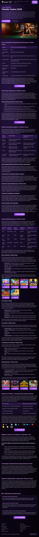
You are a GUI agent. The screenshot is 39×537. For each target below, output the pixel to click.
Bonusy (22, 1)
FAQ (17, 2)
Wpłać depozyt (19, 429)
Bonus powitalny (4, 527)
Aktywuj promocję (19, 214)
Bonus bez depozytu (5, 528)
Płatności (27, 1)
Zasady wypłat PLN (23, 527)
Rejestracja (19, 1)
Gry (24, 1)
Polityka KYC (22, 523)
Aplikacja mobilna (4, 526)
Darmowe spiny (4, 523)
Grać (6, 297)
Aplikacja (15, 2)
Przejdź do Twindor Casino (19, 517)
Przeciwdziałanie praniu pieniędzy (25, 526)
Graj (5, 388)
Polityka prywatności (5, 531)
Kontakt (21, 531)
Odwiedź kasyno (33, 534)
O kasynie (15, 1)
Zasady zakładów (23, 528)
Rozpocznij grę (19, 85)
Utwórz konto (19, 122)
